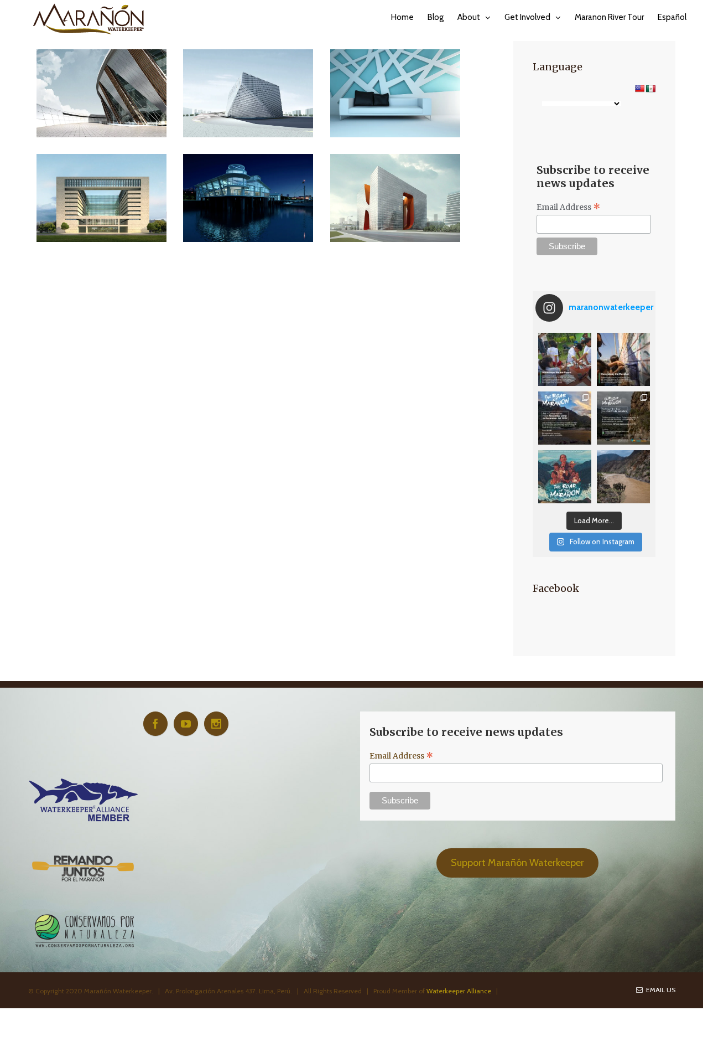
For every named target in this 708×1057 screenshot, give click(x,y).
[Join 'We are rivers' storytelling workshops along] (564, 359)
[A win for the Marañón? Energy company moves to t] (623, 476)
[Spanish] (650, 88)
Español (672, 17)
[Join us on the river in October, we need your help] (623, 418)
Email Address (569, 207)
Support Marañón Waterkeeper (517, 863)
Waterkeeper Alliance (458, 991)
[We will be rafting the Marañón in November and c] (623, 359)
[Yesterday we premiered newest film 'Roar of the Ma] (564, 476)
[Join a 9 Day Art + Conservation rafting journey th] (564, 418)
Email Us (659, 990)
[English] (639, 88)
